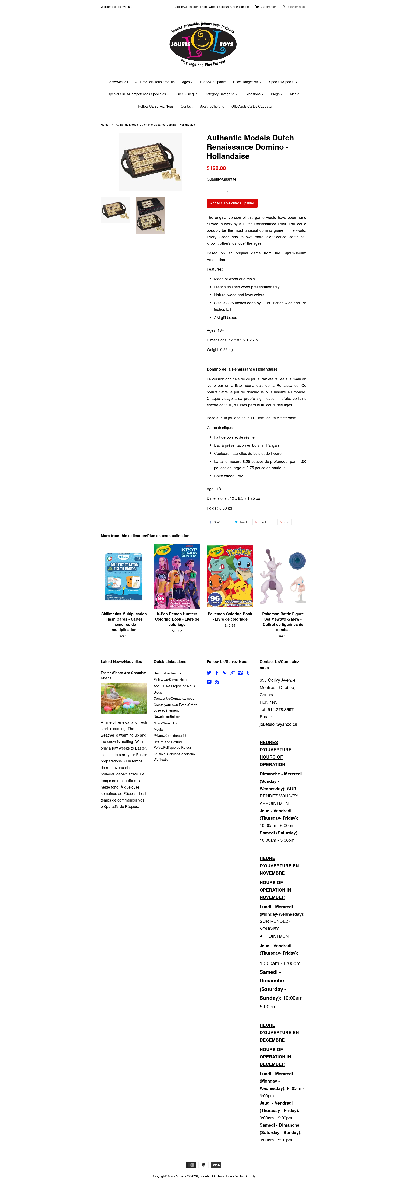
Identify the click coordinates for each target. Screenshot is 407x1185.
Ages (186, 81)
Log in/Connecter (186, 6)
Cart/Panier (268, 6)
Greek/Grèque (187, 93)
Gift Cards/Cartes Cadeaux (251, 106)
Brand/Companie (213, 81)
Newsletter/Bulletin (167, 716)
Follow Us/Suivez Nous (156, 106)
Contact (186, 106)
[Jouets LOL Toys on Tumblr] (248, 673)
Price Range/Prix (246, 81)
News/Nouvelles (165, 722)
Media (294, 93)
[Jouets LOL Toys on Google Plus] (232, 673)
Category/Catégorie (220, 93)
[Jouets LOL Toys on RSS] (217, 682)
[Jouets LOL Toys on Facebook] (217, 673)
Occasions (253, 93)
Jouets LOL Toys (212, 1176)
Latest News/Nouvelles (121, 661)
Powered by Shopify (241, 1176)
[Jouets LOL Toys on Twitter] (209, 673)
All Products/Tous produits (155, 81)
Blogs (275, 93)
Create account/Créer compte (229, 6)
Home (105, 124)
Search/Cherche (212, 106)
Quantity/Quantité (221, 179)
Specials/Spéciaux (283, 81)
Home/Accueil (117, 81)
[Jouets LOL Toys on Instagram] (240, 673)
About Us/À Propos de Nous (174, 685)
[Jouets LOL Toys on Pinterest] (224, 673)
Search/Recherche (167, 673)
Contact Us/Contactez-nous (174, 698)
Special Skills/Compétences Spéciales (137, 93)
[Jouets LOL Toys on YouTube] (209, 682)
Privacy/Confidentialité (170, 735)
